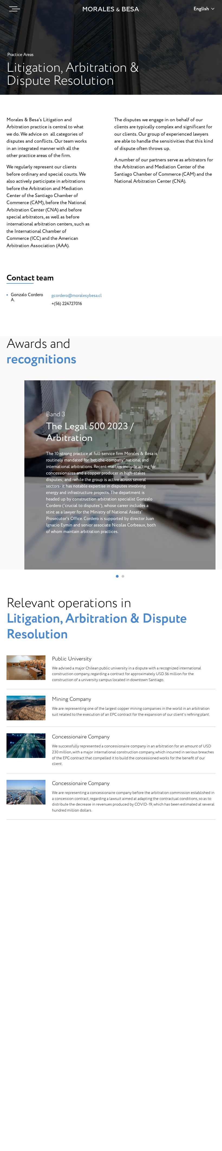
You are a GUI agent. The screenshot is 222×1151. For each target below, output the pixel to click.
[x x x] (13, 8)
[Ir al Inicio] (111, 9)
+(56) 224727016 (66, 304)
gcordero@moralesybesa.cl (76, 296)
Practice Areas (20, 55)
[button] (117, 576)
